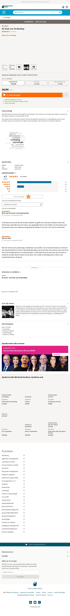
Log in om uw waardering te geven (11, 200)
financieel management (10, 471)
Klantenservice (7, 552)
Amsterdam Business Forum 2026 (19, 351)
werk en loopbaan (8, 532)
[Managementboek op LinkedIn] (30, 602)
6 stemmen (13, 31)
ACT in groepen (7, 431)
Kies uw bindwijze (7, 79)
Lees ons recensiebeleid (9, 208)
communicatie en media (10, 465)
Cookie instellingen (59, 592)
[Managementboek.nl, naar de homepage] (7, 8)
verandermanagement (9, 529)
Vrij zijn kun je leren (54, 401)
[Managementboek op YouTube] (35, 602)
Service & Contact (41, 595)
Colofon (38, 592)
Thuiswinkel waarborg (12, 592)
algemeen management (10, 459)
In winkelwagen (13, 95)
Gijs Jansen (5, 26)
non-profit (5, 497)
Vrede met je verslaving (9, 401)
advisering (5, 455)
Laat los (27, 401)
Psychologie (6, 17)
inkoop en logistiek (8, 474)
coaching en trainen (8, 462)
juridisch (5, 484)
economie (5, 468)
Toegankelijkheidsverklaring (25, 595)
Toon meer (34, 267)
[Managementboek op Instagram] (39, 602)
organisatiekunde (8, 503)
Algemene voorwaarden (27, 592)
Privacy (44, 592)
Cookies (50, 592)
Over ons (50, 595)
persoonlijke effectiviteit (10, 513)
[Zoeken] (60, 12)
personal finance (7, 506)
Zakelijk (5, 556)
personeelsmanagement (10, 510)
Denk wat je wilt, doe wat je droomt (57, 432)
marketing (5, 490)
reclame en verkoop (8, 522)
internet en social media (10, 478)
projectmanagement (9, 516)
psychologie (6, 519)
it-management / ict (8, 481)
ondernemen (6, 500)
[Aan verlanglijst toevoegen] (65, 95)
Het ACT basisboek (31, 431)
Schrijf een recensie (10, 204)
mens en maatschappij (9, 494)
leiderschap (6, 487)
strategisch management (10, 525)
